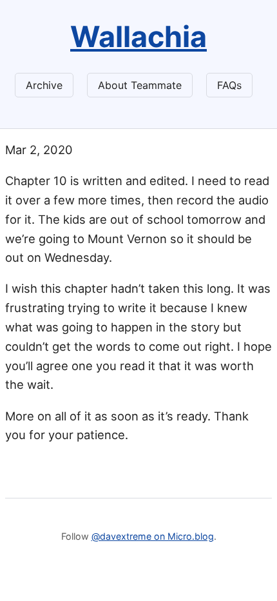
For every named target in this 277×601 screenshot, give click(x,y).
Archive (44, 85)
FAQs (229, 85)
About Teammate (140, 85)
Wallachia (138, 36)
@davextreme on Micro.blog (152, 536)
